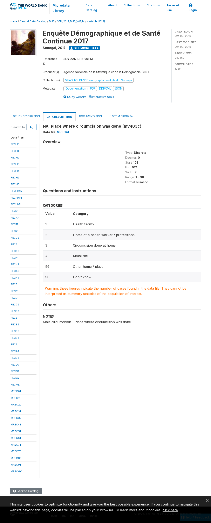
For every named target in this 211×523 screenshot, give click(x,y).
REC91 (15, 344)
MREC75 (16, 451)
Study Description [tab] (26, 116)
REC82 (15, 324)
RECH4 (15, 170)
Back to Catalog (27, 491)
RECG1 (15, 371)
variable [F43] (96, 21)
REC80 (15, 311)
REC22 (15, 237)
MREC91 (16, 464)
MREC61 (16, 437)
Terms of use (172, 8)
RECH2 (15, 157)
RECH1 (15, 151)
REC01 (15, 210)
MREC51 (16, 431)
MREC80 (16, 458)
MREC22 (16, 404)
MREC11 (15, 398)
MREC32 (16, 417)
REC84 (15, 337)
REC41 (15, 257)
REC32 (15, 251)
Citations (153, 5)
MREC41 (16, 424)
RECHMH (16, 197)
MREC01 (16, 391)
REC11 (14, 224)
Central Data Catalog (33, 21)
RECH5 (15, 177)
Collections (131, 5)
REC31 (15, 244)
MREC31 (16, 411)
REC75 (15, 304)
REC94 (15, 351)
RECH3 (15, 164)
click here (170, 510)
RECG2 (15, 377)
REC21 (15, 231)
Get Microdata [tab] (122, 116)
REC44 (15, 277)
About (112, 5)
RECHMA (16, 190)
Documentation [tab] (90, 116)
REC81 (15, 317)
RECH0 (15, 144)
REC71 (15, 297)
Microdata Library (61, 8)
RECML (15, 384)
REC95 (15, 357)
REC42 (15, 264)
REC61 (15, 291)
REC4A (15, 217)
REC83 (15, 331)
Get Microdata (86, 48)
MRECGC (16, 471)
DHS (51, 21)
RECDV (15, 364)
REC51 (15, 284)
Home (13, 21)
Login (193, 10)
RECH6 (15, 184)
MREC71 (16, 444)
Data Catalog (91, 8)
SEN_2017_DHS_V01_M (70, 21)
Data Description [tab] (59, 116)
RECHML (16, 204)
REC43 (15, 271)
